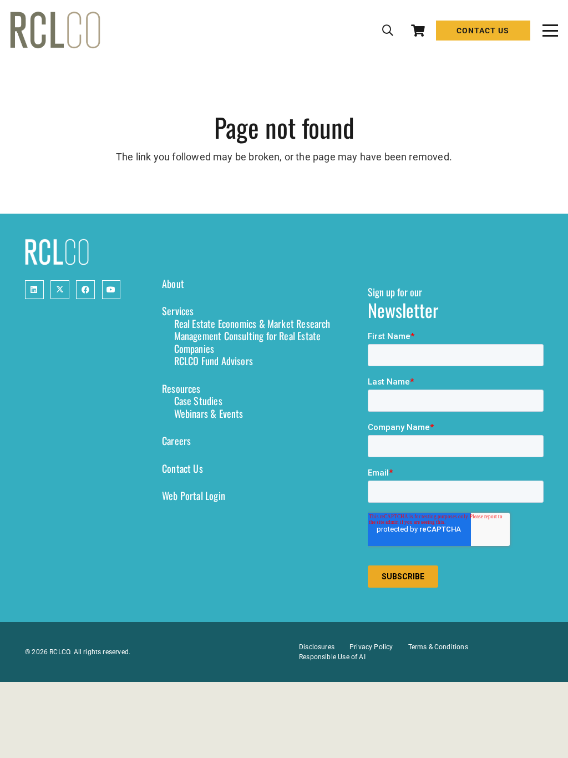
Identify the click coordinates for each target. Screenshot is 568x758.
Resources (181, 388)
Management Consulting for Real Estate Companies (247, 342)
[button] (388, 30)
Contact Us (182, 468)
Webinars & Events (209, 413)
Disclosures (316, 647)
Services (178, 311)
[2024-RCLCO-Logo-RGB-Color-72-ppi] (55, 30)
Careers (176, 440)
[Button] (34, 289)
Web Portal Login (193, 495)
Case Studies (198, 400)
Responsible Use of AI (332, 657)
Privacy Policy (371, 647)
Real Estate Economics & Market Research (252, 323)
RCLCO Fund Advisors (213, 360)
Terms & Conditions (438, 647)
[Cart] (417, 30)
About (173, 283)
